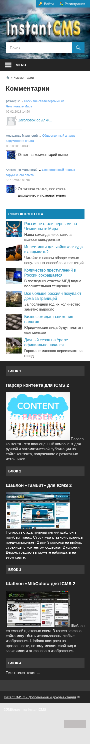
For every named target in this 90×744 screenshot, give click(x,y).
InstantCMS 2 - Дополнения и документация (40, 697)
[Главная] (8, 77)
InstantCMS (37, 710)
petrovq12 (13, 101)
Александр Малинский (22, 135)
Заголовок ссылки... (35, 120)
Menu (21, 65)
